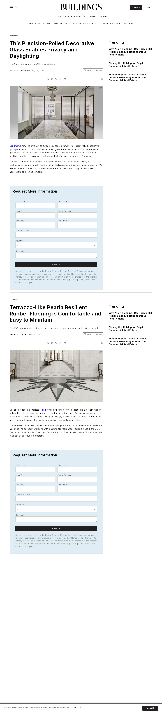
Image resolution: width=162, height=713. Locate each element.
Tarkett (24, 334)
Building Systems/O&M (39, 23)
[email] (65, 79)
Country (19, 241)
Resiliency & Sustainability (86, 23)
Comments (20, 251)
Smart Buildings (61, 23)
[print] (102, 79)
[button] (11, 7)
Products (128, 23)
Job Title (62, 221)
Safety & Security (111, 23)
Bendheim (25, 70)
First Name (21, 201)
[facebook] (47, 79)
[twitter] (56, 79)
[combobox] (56, 245)
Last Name (63, 201)
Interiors (14, 36)
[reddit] (60, 79)
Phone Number (64, 211)
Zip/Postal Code (22, 230)
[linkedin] (52, 79)
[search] (16, 7)
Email (18, 211)
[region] (81, 708)
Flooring (14, 300)
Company (19, 221)
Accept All (150, 708)
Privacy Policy (77, 707)
